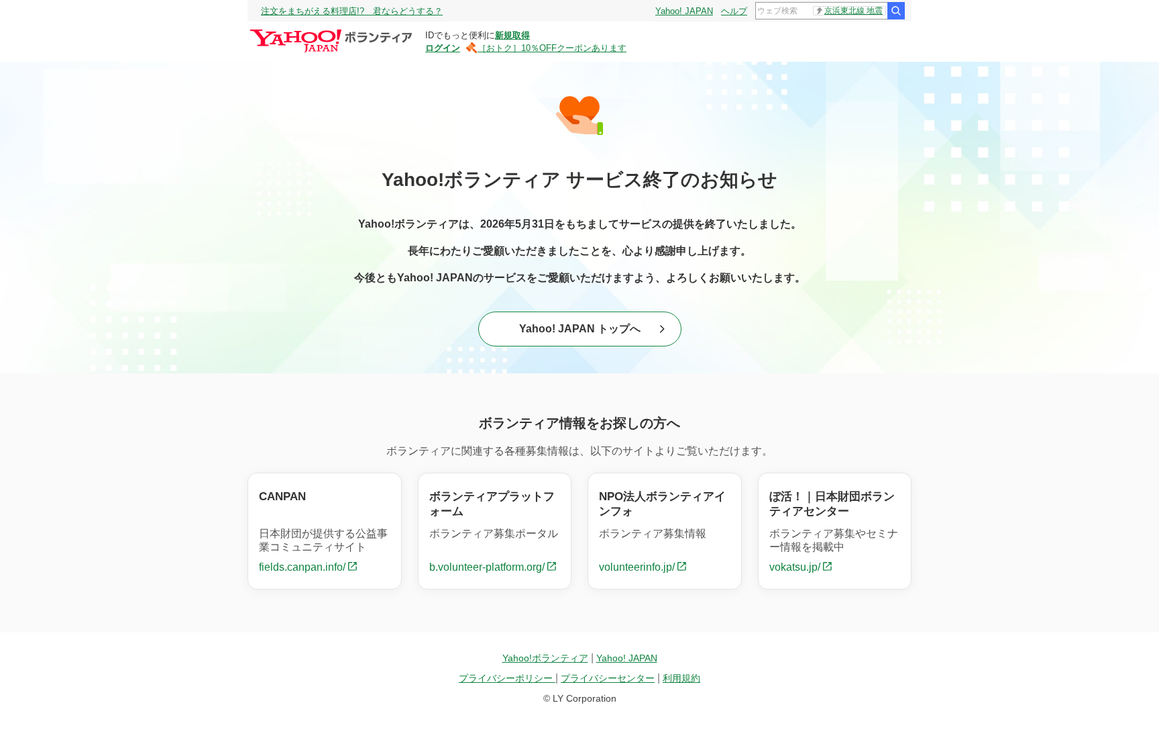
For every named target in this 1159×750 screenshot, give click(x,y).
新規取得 (512, 35)
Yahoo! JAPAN (684, 11)
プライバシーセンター (608, 678)
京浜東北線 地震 (853, 10)
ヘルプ (734, 11)
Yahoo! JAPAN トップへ (580, 328)
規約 (681, 678)
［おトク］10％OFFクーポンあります (552, 48)
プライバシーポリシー (507, 678)
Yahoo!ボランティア (545, 658)
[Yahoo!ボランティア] (333, 32)
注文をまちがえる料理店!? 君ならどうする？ (352, 11)
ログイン (442, 48)
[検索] (896, 10)
